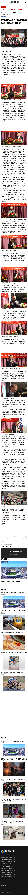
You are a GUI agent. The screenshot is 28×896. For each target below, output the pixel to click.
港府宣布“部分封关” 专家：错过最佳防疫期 (14, 779)
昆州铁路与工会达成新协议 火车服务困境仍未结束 (14, 611)
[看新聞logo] (14, 3)
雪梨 (11, 544)
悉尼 (3, 16)
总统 (10, 544)
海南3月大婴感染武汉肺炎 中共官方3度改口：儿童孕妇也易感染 (14, 800)
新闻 (6, 12)
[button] (3, 51)
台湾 (1, 16)
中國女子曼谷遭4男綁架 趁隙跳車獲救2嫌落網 (14, 653)
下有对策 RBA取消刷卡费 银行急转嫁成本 (13, 632)
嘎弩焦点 (12, 9)
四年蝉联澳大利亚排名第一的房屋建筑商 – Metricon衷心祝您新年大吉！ (13, 822)
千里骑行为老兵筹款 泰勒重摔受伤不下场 (12, 673)
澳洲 (5, 16)
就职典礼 (7, 544)
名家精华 (20, 9)
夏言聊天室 (4, 9)
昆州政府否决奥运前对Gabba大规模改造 (10, 581)
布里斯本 (3, 562)
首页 (2, 12)
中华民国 (4, 544)
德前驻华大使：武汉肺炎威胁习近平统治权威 (14, 759)
